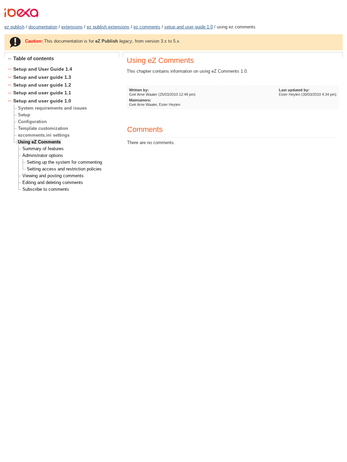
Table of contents (33, 58)
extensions (72, 26)
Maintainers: (140, 100)
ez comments (147, 26)
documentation (42, 26)
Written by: (139, 90)
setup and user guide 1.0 (188, 26)
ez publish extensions (108, 26)
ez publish (14, 26)
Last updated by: (294, 90)
